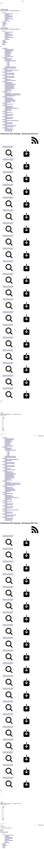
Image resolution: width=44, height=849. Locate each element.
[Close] (0, 403)
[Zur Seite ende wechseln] (3, 430)
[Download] (26, 156)
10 (3, 428)
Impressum (2, 826)
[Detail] (9, 156)
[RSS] (35, 144)
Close (2, 413)
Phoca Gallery (41, 435)
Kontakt (1, 829)
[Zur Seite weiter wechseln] (3, 429)
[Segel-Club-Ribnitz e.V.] (10, 10)
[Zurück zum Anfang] (1, 3)
